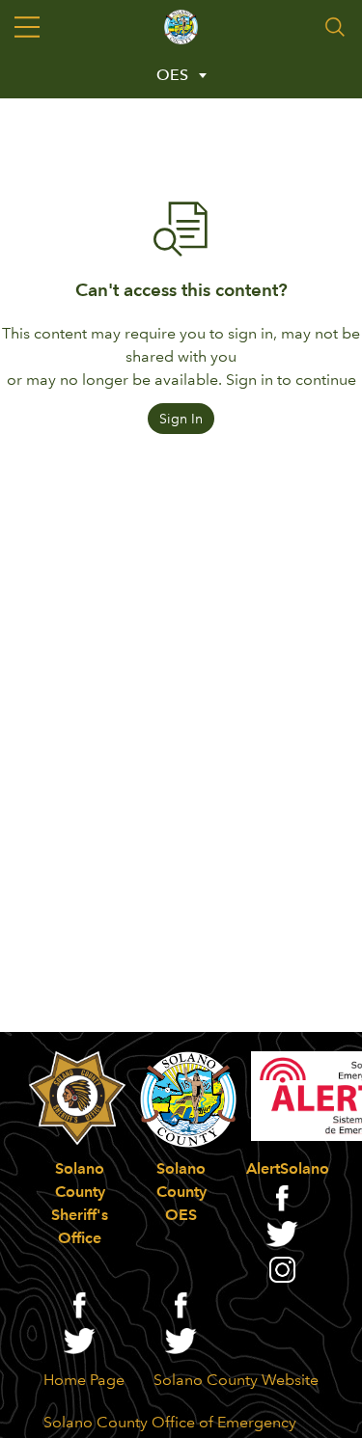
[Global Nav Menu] (27, 27)
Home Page (84, 1379)
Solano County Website (236, 1379)
